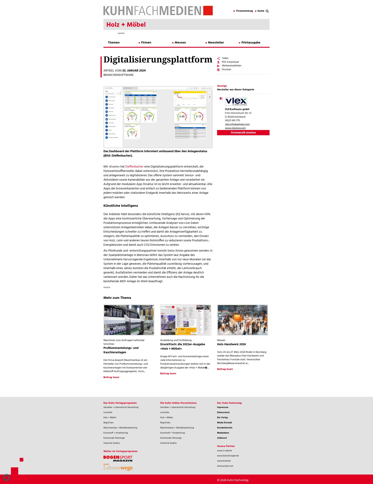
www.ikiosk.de (224, 461)
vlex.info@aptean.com (237, 124)
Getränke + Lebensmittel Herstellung (120, 407)
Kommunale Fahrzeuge (114, 438)
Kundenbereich (224, 428)
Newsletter (216, 42)
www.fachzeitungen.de (228, 456)
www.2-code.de (224, 450)
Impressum (222, 407)
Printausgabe (250, 42)
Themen (114, 42)
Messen (180, 42)
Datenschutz (223, 412)
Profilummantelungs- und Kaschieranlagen (121, 350)
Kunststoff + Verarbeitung (115, 433)
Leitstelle (107, 412)
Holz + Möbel (109, 417)
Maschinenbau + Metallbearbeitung (120, 428)
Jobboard (222, 438)
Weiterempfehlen (231, 66)
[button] (6, 477)
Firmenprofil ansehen (243, 132)
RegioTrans (108, 422)
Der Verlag (222, 417)
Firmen (146, 42)
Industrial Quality (111, 443)
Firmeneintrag (244, 11)
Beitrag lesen (111, 377)
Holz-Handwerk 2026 (231, 344)
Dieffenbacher (134, 166)
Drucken (226, 69)
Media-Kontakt (224, 422)
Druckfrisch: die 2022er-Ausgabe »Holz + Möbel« (182, 346)
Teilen (225, 58)
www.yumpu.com (225, 466)
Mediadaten (223, 433)
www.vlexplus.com (235, 128)
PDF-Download (230, 62)
